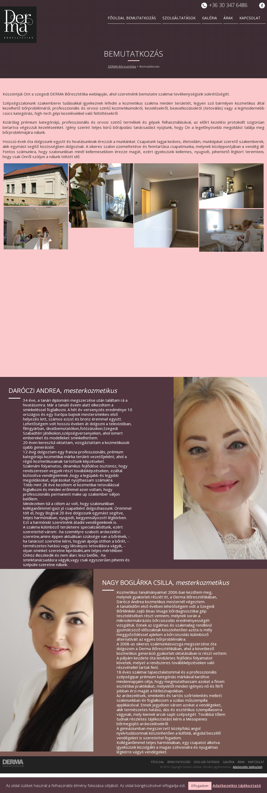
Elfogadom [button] (199, 785)
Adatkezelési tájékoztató (247, 767)
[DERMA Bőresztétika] (18, 25)
